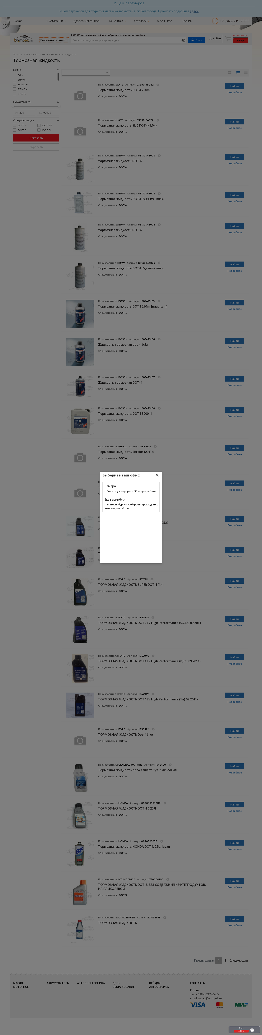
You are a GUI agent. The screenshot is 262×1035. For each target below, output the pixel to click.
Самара (110, 486)
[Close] (157, 475)
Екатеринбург (115, 499)
